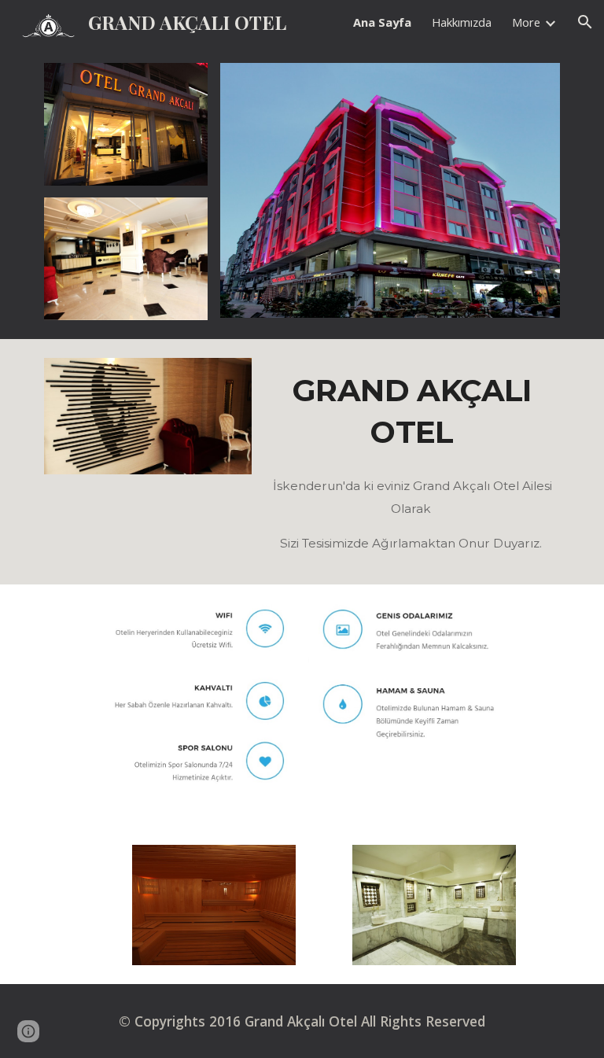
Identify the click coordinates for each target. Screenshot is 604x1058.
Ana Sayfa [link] (382, 22)
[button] (585, 22)
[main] (411, 410)
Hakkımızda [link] (462, 22)
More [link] (526, 22)
